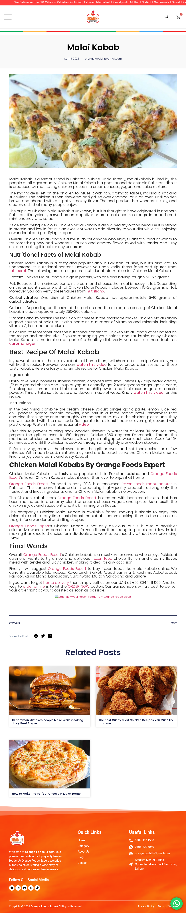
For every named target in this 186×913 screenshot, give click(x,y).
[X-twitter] (31, 888)
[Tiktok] (37, 888)
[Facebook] (12, 888)
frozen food (101, 558)
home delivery (56, 582)
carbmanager (22, 343)
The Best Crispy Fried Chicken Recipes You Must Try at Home (135, 721)
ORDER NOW (78, 586)
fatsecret (17, 270)
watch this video (91, 364)
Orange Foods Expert (77, 497)
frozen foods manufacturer (147, 483)
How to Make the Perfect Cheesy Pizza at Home (46, 794)
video (84, 424)
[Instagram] (18, 888)
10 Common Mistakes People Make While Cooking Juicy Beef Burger (47, 721)
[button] (166, 17)
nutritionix (95, 291)
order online (34, 586)
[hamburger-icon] (8, 17)
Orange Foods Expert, (29, 483)
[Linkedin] (24, 888)
